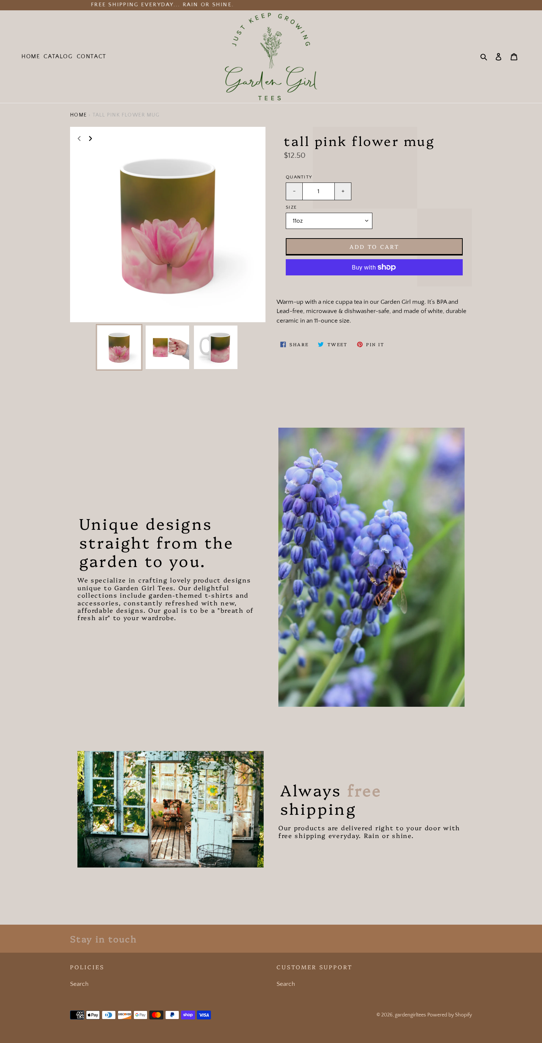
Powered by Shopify (449, 1015)
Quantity (299, 177)
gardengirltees (410, 1015)
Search (79, 984)
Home (78, 115)
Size (291, 207)
